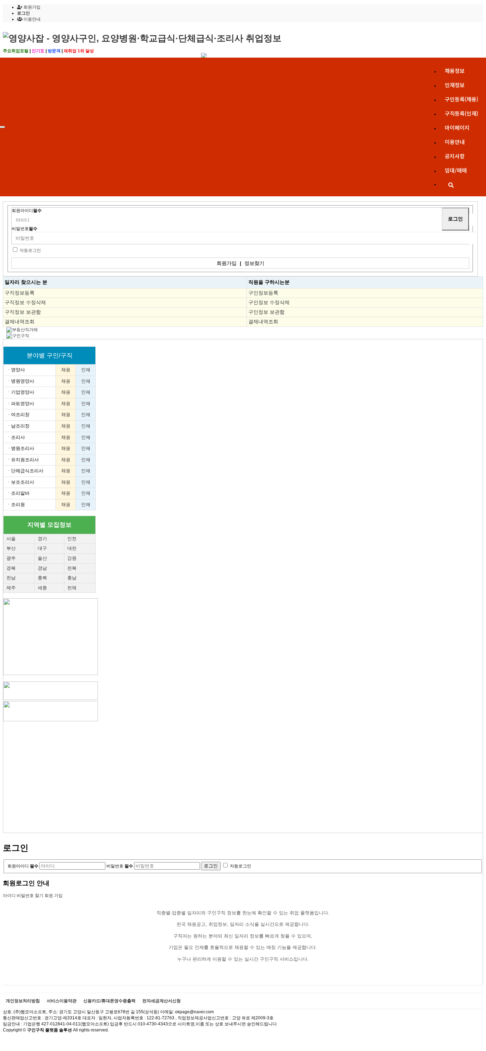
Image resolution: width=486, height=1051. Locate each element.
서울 (11, 538)
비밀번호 (24, 228)
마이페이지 (457, 127)
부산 (11, 548)
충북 (42, 577)
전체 (71, 587)
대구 (42, 548)
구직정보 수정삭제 (25, 302)
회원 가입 (53, 895)
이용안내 (455, 141)
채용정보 (455, 70)
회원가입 (31, 7)
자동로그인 (30, 250)
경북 (11, 568)
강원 (71, 558)
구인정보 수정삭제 (269, 302)
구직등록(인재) (461, 113)
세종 (42, 587)
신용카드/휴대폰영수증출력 (109, 1001)
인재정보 (455, 85)
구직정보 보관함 (23, 312)
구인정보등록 (263, 293)
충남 (71, 577)
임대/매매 (456, 170)
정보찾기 (254, 263)
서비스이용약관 (61, 1001)
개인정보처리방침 (23, 1001)
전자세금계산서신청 (161, 1001)
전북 (71, 568)
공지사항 (455, 156)
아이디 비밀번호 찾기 (23, 895)
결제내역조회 (20, 321)
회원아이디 (27, 210)
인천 (71, 538)
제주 (11, 587)
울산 (42, 558)
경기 (42, 538)
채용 (65, 369)
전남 (11, 577)
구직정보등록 (20, 293)
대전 (71, 548)
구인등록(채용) (461, 99)
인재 (85, 369)
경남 (42, 568)
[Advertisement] (216, 772)
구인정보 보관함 (266, 312)
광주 (11, 558)
